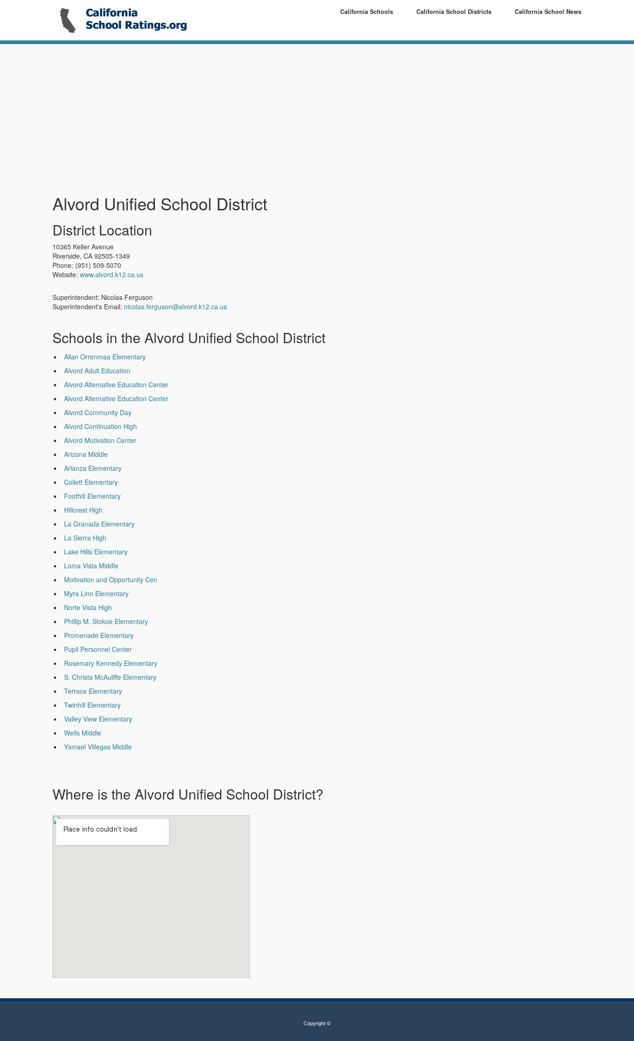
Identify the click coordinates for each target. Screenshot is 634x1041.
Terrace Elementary (93, 691)
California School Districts (454, 11)
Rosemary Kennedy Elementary (110, 663)
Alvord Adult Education (97, 370)
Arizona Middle (86, 454)
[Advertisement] (226, 120)
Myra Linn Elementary (96, 593)
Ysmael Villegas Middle (98, 746)
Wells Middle (82, 732)
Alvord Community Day (97, 412)
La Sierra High (85, 537)
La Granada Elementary (99, 523)
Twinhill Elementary (92, 704)
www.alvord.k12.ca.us (111, 274)
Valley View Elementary (98, 718)
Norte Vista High (88, 607)
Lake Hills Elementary (96, 551)
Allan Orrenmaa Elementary (105, 356)
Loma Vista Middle (91, 565)
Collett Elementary (91, 482)
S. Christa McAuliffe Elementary (110, 677)
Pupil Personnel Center (98, 649)
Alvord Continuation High (100, 426)
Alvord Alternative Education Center (116, 384)
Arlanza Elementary (93, 468)
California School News (548, 11)
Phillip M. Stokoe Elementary (106, 621)
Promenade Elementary (99, 635)
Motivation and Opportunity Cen (110, 579)
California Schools (366, 11)
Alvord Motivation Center (100, 440)
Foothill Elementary (92, 496)
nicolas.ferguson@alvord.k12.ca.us (175, 306)
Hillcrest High (83, 509)
